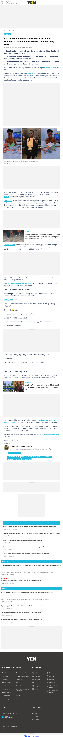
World (3, 594)
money (6, 196)
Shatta (30, 73)
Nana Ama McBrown (14, 452)
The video (8, 200)
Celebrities (23, 31)
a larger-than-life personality (19, 283)
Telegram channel (50, 68)
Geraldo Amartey (21, 47)
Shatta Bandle (9, 244)
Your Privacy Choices (33, 736)
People (5, 556)
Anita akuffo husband (44, 456)
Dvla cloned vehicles (14, 459)
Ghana (5, 549)
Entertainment (13, 31)
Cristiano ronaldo (13, 456)
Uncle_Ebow (8, 300)
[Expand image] (58, 129)
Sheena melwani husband (28, 456)
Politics (5, 535)
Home (5, 31)
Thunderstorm (26, 459)
